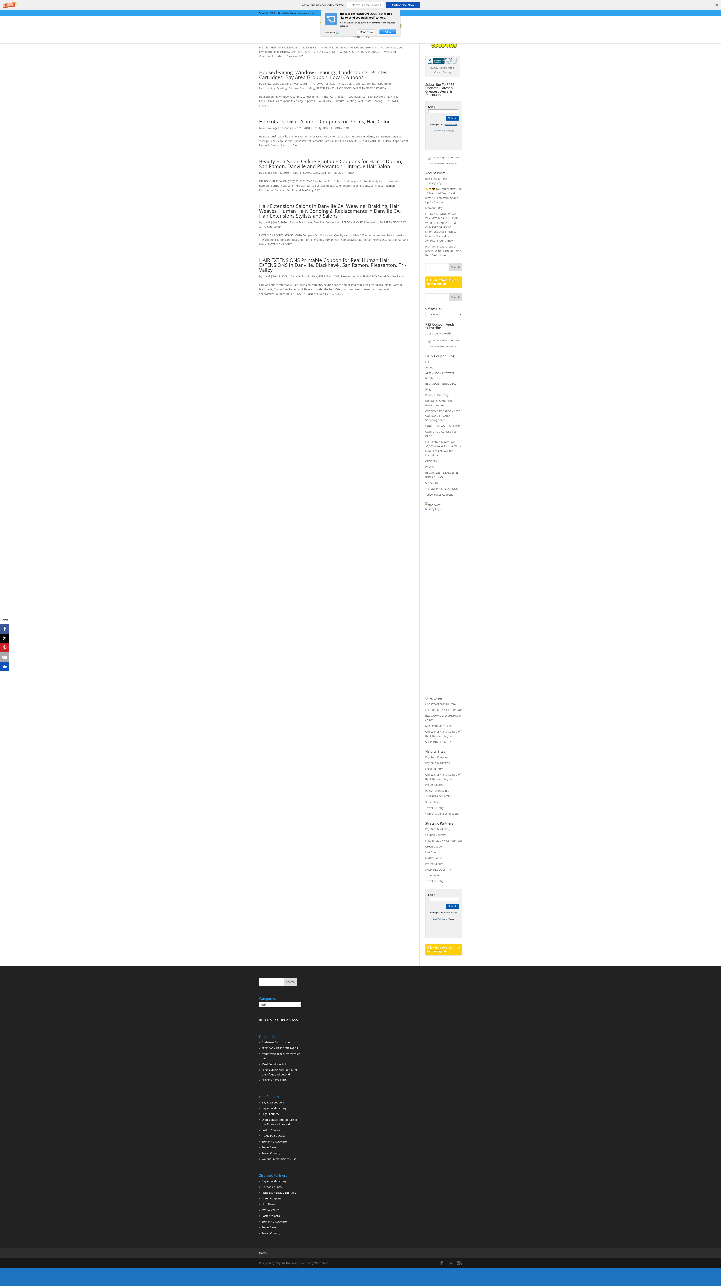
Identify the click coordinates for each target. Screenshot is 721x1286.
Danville (319, 222)
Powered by (330, 32)
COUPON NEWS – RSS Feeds (442, 426)
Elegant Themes (285, 1263)
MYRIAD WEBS (434, 858)
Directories (434, 698)
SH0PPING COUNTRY (438, 742)
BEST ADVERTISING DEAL (440, 383)
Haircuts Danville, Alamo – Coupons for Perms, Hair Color (324, 121)
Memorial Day (434, 208)
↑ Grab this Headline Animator (443, 163)
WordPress (321, 1263)
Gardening (368, 83)
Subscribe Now (403, 5)
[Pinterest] (4, 647)
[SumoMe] (4, 666)
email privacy (451, 124)
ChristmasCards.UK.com (440, 704)
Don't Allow (366, 31)
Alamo (294, 222)
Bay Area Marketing (437, 763)
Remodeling (307, 88)
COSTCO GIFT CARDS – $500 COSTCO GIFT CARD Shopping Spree (442, 415)
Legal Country (434, 769)
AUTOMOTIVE (320, 83)
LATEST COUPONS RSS (280, 1020)
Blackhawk (305, 222)
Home (356, 36)
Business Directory (437, 395)
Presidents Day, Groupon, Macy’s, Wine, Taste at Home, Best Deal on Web (443, 251)
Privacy (429, 467)
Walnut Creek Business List (442, 813)
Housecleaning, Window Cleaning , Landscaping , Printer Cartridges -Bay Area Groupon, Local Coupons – (323, 75)
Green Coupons (435, 846)
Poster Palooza (434, 784)
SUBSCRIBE (432, 483)
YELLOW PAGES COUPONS (441, 489)
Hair (379, 83)
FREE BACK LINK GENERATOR (443, 710)
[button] (360, 5)
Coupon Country (435, 835)
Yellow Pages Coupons (277, 83)
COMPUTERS (352, 83)
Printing (293, 88)
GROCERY (431, 461)
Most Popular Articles (438, 726)
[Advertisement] (440, 575)
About (429, 367)
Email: (431, 107)
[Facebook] (4, 629)
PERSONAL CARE (340, 128)
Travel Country (434, 808)
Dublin (329, 222)
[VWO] (339, 32)
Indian (388, 83)
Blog (428, 389)
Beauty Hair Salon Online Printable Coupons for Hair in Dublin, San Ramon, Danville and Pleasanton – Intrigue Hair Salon (330, 164)
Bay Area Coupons (436, 757)
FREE (428, 362)
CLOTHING (336, 83)
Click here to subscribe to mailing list (443, 281)
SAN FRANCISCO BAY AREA (369, 88)
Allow (388, 31)
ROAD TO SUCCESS (437, 790)
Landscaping (267, 88)
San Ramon (274, 227)
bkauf (266, 172)
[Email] (4, 657)
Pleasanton (371, 222)
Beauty (317, 128)
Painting (282, 88)
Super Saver (432, 802)
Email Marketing (439, 131)
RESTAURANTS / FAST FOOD (333, 88)
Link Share (431, 852)
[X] (4, 638)
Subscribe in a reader (439, 333)
